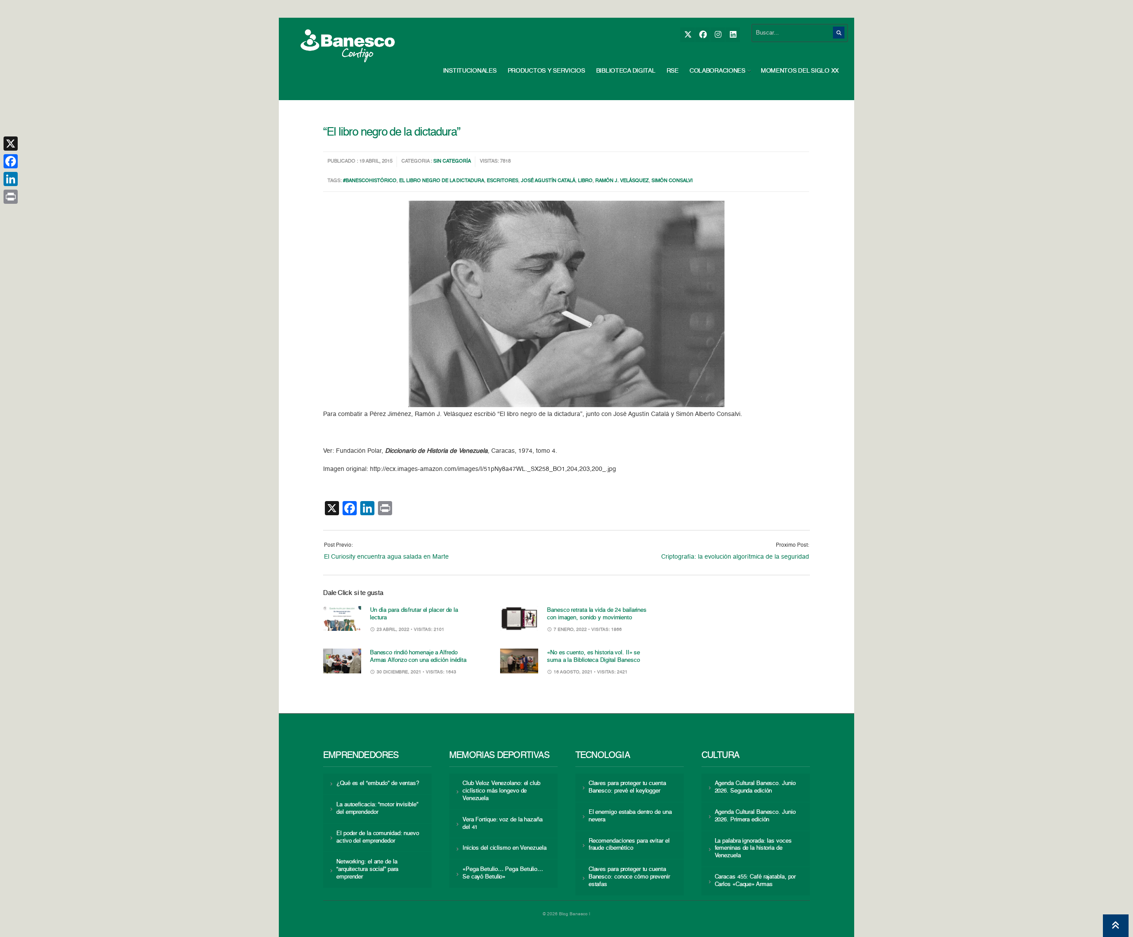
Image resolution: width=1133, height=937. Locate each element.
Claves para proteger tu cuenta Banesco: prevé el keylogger (627, 787)
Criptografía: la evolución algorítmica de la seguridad (735, 557)
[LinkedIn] (732, 34)
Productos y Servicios (546, 71)
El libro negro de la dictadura (441, 181)
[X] (687, 34)
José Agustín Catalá (548, 181)
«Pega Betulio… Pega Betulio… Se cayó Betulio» (502, 873)
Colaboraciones (717, 71)
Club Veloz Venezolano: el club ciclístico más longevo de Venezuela (501, 791)
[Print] (10, 197)
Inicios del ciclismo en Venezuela (504, 848)
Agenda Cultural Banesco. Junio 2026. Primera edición (755, 816)
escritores (502, 181)
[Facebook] (702, 34)
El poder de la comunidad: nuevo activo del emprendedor (377, 837)
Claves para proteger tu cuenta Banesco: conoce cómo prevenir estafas (629, 877)
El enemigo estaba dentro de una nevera (630, 816)
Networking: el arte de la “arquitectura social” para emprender (367, 869)
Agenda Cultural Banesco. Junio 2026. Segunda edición (755, 787)
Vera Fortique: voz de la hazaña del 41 (502, 823)
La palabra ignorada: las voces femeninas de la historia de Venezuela (753, 848)
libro (585, 181)
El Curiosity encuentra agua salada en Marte (386, 557)
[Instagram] (717, 34)
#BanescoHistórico (370, 181)
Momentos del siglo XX (800, 71)
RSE (672, 71)
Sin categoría (452, 161)
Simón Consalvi (672, 181)
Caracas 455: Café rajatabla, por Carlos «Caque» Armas (755, 880)
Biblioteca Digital (625, 71)
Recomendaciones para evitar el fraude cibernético (629, 844)
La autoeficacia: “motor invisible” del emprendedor (377, 808)
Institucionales (470, 71)
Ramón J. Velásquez (622, 181)
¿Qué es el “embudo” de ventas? (377, 783)
